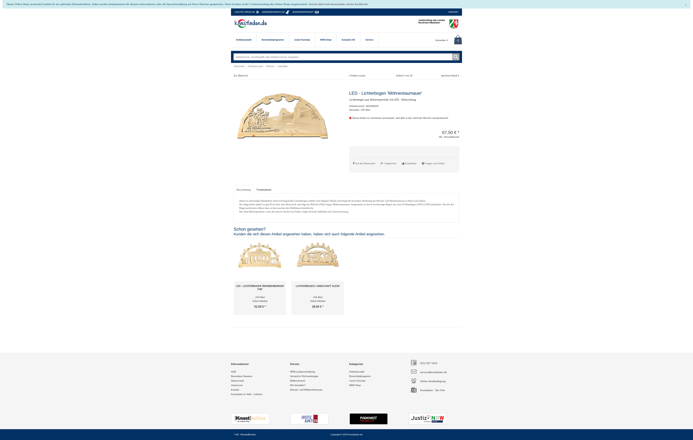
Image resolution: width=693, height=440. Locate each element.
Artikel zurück (358, 75)
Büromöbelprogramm (273, 40)
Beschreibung (244, 189)
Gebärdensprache (273, 12)
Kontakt (453, 12)
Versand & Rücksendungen (304, 376)
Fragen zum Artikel (435, 163)
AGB (233, 371)
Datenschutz (237, 380)
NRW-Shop (325, 40)
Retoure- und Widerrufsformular (306, 389)
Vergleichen (390, 163)
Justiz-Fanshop (302, 40)
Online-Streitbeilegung (433, 381)
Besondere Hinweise (241, 376)
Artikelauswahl (243, 40)
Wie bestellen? (297, 385)
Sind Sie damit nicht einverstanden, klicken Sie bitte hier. (338, 4)
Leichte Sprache (245, 12)
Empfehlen (410, 163)
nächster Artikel (449, 75)
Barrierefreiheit (303, 12)
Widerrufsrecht (297, 380)
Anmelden (440, 40)
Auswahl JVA (348, 40)
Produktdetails (264, 189)
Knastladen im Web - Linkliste (246, 394)
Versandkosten (248, 434)
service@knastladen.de (433, 372)
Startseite (239, 66)
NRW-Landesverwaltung (302, 371)
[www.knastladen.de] (251, 23)
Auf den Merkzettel (365, 163)
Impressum (237, 385)
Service (369, 40)
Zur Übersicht (241, 75)
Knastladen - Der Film (432, 390)
